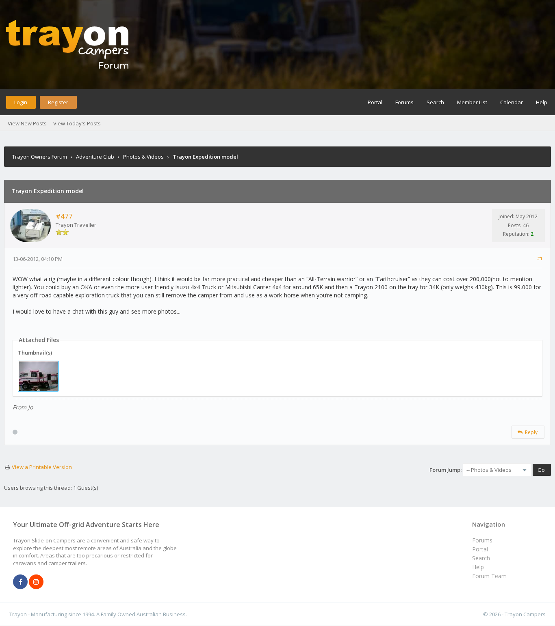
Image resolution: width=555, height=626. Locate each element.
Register (58, 102)
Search (435, 102)
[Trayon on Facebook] (20, 582)
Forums (404, 102)
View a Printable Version (42, 467)
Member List (472, 102)
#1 (539, 258)
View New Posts (27, 123)
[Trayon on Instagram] (36, 582)
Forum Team (489, 576)
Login (20, 102)
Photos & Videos (143, 156)
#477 (64, 216)
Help (541, 102)
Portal (375, 102)
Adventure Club (95, 156)
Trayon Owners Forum (39, 156)
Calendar (511, 102)
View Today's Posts (77, 123)
